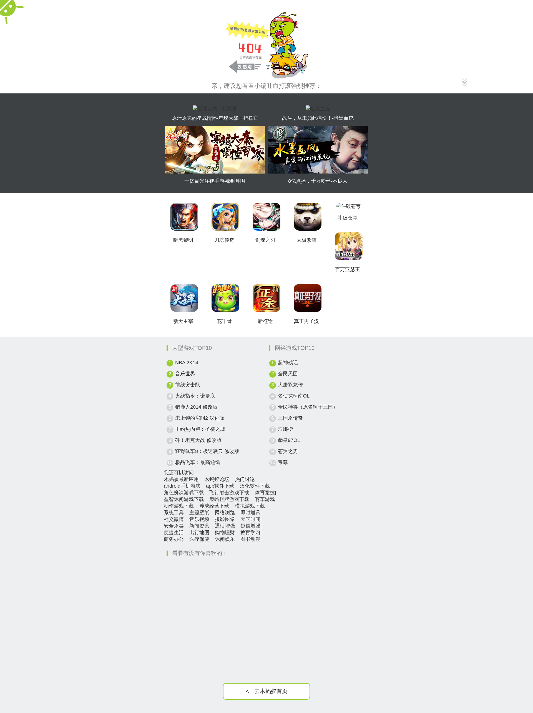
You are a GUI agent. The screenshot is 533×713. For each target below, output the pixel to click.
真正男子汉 (306, 321)
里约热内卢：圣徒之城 (200, 429)
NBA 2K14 (186, 362)
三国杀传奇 (290, 418)
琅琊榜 (285, 429)
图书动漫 (250, 539)
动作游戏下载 (179, 506)
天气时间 (250, 519)
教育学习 (250, 532)
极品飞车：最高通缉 (197, 462)
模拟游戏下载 (250, 506)
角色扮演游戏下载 (184, 492)
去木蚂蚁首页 (266, 691)
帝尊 (283, 462)
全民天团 (288, 373)
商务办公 (174, 539)
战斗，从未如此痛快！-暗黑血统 (318, 118)
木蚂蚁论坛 (216, 479)
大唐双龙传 (290, 385)
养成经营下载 (214, 506)
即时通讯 (250, 512)
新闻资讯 (199, 526)
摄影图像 (225, 519)
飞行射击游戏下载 (229, 492)
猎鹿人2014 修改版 (196, 407)
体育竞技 (265, 492)
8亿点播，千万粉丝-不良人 (318, 181)
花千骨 (224, 321)
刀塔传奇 (224, 240)
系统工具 (174, 512)
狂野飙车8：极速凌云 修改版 (207, 451)
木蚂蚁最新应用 (181, 479)
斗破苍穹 (348, 217)
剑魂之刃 (265, 240)
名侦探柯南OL (294, 396)
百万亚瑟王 (347, 269)
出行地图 (199, 532)
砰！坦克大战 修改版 (198, 440)
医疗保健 (199, 539)
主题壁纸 (199, 512)
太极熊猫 (306, 240)
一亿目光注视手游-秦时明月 (215, 181)
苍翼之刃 (288, 451)
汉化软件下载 (255, 486)
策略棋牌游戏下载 (229, 499)
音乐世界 (185, 373)
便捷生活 (174, 532)
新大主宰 (183, 321)
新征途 (265, 321)
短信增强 (250, 526)
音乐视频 (199, 519)
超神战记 (288, 362)
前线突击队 (187, 385)
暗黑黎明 (183, 240)
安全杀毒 (174, 526)
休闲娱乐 (225, 539)
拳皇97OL (289, 440)
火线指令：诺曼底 (195, 396)
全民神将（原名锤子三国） (308, 407)
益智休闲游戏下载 (184, 499)
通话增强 (225, 526)
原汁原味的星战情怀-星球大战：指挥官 (215, 118)
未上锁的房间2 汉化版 (199, 418)
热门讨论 (245, 479)
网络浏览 (225, 512)
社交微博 (174, 519)
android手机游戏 (182, 486)
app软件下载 (220, 486)
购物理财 (225, 532)
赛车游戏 (265, 499)
